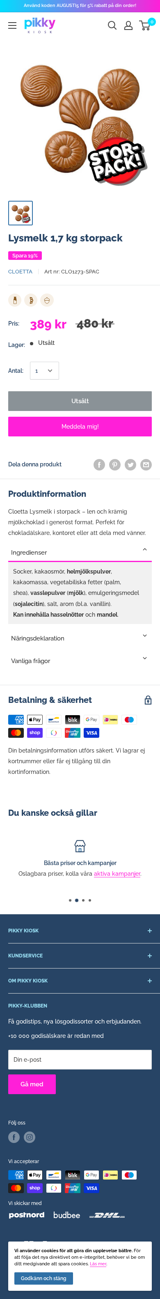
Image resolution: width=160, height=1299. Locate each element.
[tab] (80, 550)
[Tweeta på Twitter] (130, 464)
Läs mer (98, 1264)
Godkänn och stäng (43, 1278)
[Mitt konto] (128, 25)
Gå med (32, 1084)
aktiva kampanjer (57, 873)
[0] (145, 25)
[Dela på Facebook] (99, 464)
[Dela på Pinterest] (115, 464)
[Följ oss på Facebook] (14, 1137)
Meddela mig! (80, 426)
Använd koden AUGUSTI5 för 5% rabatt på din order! (80, 5)
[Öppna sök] (112, 25)
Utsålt (80, 401)
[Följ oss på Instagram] (29, 1137)
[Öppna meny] (12, 25)
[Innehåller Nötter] (46, 300)
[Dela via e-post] (146, 464)
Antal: (15, 370)
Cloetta (20, 272)
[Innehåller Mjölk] (14, 300)
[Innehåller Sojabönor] (30, 300)
